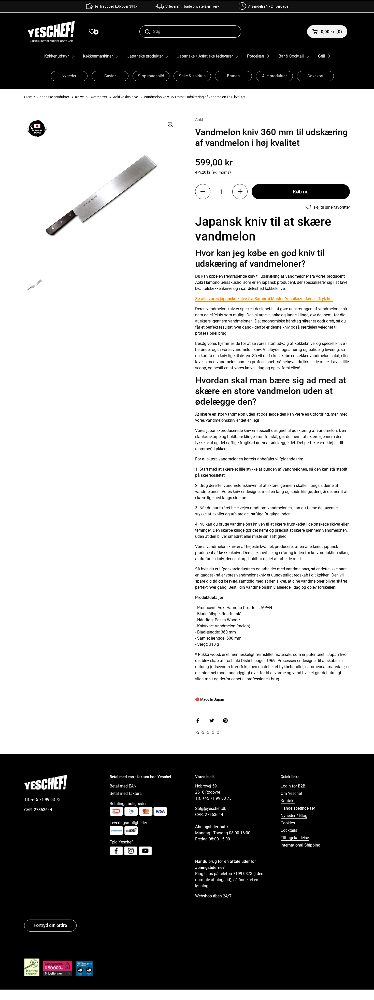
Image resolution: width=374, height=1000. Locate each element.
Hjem (28, 97)
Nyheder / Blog (294, 815)
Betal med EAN (123, 786)
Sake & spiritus (192, 76)
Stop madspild (151, 76)
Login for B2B (293, 786)
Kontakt (288, 800)
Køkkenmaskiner (98, 56)
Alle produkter (274, 76)
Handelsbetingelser (298, 808)
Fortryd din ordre (50, 925)
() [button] (331, 31)
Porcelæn (255, 56)
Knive (79, 97)
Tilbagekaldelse (295, 837)
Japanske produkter (145, 56)
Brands (233, 76)
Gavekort (315, 76)
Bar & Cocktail (291, 56)
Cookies (288, 823)
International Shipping (300, 845)
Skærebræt (98, 97)
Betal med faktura (126, 793)
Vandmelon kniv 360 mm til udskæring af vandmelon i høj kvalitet (195, 97)
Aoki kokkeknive (125, 97)
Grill (321, 56)
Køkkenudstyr (56, 56)
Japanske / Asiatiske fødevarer (205, 56)
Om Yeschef (291, 793)
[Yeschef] (51, 31)
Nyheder (69, 76)
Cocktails (289, 830)
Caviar (110, 76)
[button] (202, 191)
